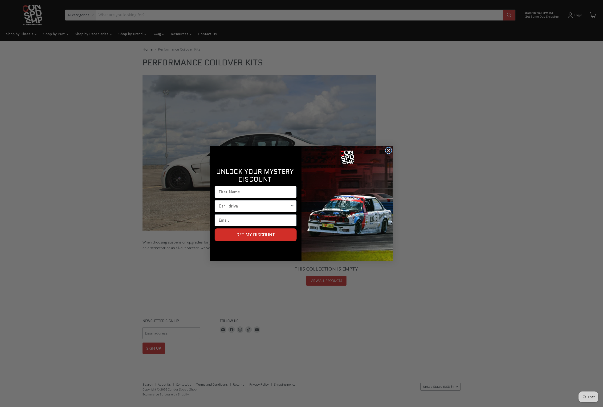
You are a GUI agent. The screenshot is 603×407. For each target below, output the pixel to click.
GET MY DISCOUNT (255, 235)
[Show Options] (292, 206)
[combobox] (254, 206)
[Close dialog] (388, 150)
